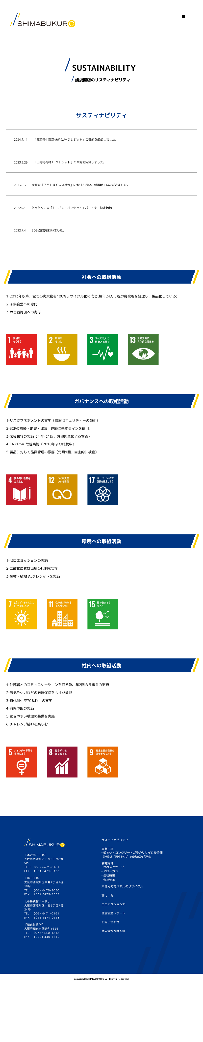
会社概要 (109, 876)
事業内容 (107, 849)
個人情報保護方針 (113, 931)
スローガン (110, 871)
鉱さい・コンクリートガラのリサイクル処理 (133, 852)
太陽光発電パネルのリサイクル (122, 886)
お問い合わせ (110, 922)
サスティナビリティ (115, 840)
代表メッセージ (113, 867)
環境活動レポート (113, 913)
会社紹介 (107, 863)
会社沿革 (109, 880)
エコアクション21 (114, 904)
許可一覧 (107, 895)
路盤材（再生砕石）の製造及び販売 (127, 857)
